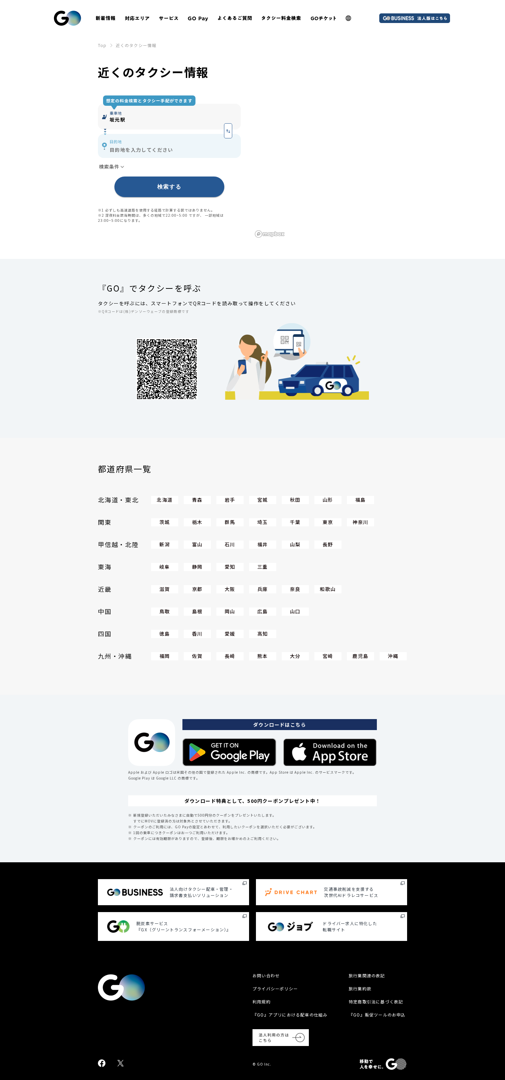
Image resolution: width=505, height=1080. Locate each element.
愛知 (230, 566)
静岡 (197, 566)
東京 (328, 522)
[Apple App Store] (330, 752)
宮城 (262, 499)
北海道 (164, 499)
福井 (262, 544)
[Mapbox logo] (270, 234)
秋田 (295, 499)
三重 (262, 566)
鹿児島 (360, 655)
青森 (197, 499)
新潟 (164, 544)
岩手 (230, 499)
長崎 (230, 655)
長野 (328, 544)
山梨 (295, 544)
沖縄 (393, 655)
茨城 (164, 522)
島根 (197, 611)
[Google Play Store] (229, 752)
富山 (197, 544)
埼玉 (262, 522)
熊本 (262, 655)
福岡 (164, 655)
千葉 (295, 522)
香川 (197, 633)
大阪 (230, 589)
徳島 (164, 633)
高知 (262, 633)
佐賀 (197, 655)
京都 (197, 589)
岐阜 (164, 566)
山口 (295, 611)
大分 (295, 655)
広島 (262, 611)
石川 (230, 544)
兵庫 (262, 589)
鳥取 (164, 611)
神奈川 (360, 522)
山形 (328, 499)
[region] (329, 165)
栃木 (197, 522)
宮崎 (328, 655)
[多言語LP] (348, 18)
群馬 (230, 522)
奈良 (295, 589)
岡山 (230, 611)
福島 (360, 499)
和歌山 (328, 589)
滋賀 (164, 589)
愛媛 (230, 633)
